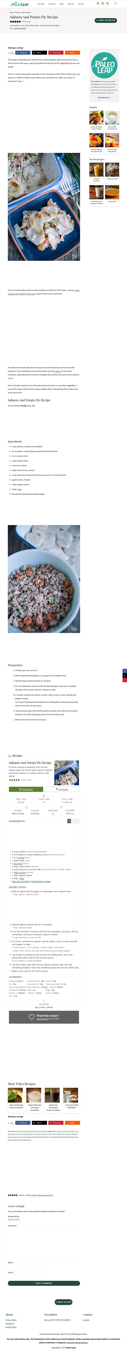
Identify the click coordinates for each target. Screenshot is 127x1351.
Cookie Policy (11, 1327)
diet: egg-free (12, 1134)
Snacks (71, 4)
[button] (11, 21)
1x (69, 821)
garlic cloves (20, 872)
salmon (58, 371)
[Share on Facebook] (125, 671)
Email (11, 1272)
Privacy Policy (11, 1320)
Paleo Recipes (26, 12)
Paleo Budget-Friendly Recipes (59, 1137)
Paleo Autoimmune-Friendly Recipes (20, 1137)
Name (11, 1262)
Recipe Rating (13, 1216)
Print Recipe (27, 789)
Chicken (51, 4)
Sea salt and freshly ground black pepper (31, 881)
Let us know (42, 1019)
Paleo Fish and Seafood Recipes (26, 1131)
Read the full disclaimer (77, 1342)
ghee (19, 489)
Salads (81, 4)
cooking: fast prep (62, 1131)
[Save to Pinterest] (125, 680)
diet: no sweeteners (36, 1134)
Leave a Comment (20, 28)
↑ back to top (63, 1302)
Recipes (41, 4)
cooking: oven (73, 1131)
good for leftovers (71, 1134)
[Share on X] (125, 675)
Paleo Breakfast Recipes (40, 1137)
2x (73, 821)
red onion (18, 863)
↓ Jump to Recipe (105, 20)
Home (12, 12)
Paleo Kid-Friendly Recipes (22, 1140)
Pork (61, 4)
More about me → (104, 97)
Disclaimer (9, 1323)
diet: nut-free (47, 1134)
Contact (86, 1320)
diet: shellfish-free (59, 1134)
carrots (21, 857)
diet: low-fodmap (23, 1134)
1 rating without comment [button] (41, 1195)
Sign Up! (47, 1320)
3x (77, 821)
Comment (12, 1225)
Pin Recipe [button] (63, 789)
